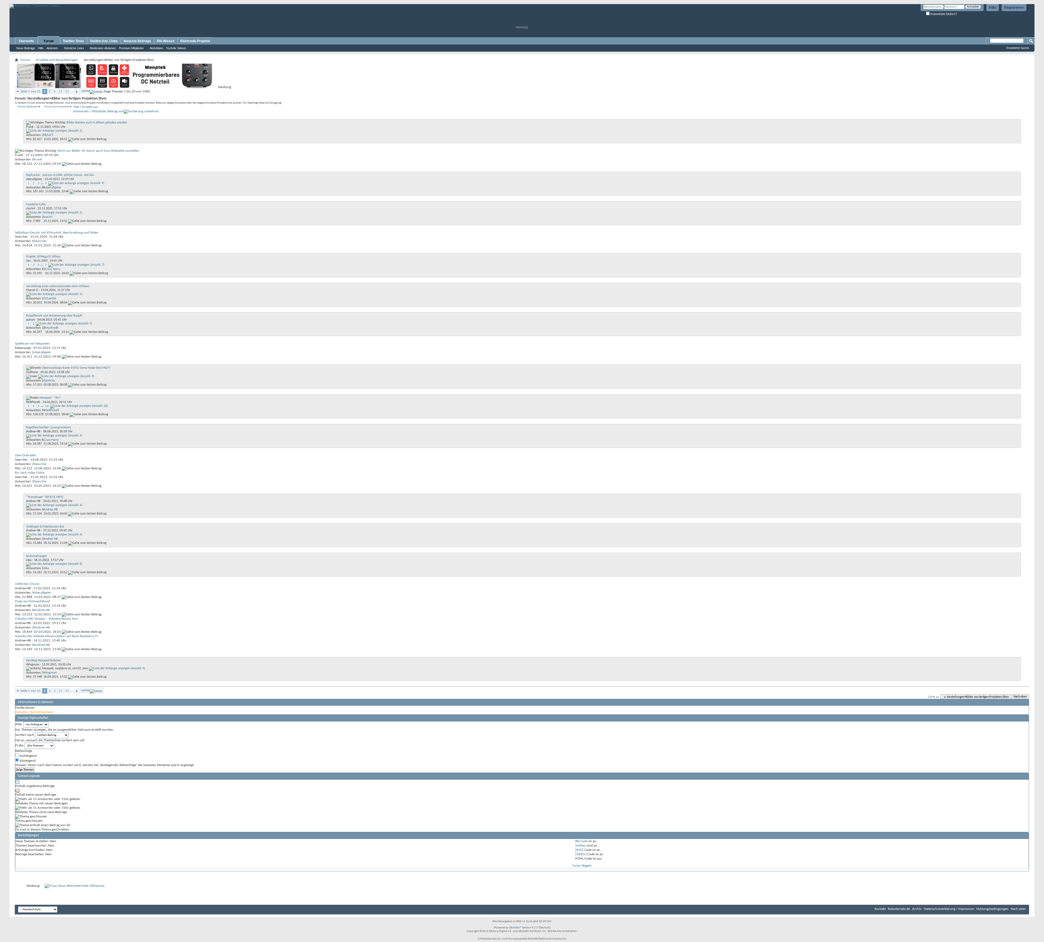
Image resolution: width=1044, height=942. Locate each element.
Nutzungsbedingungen (992, 909)
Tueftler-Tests (73, 41)
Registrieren (1014, 8)
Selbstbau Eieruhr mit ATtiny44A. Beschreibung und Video (56, 232)
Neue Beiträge (25, 48)
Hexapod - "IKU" (50, 397)
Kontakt (880, 909)
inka (29, 560)
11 (60, 91)
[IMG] (579, 850)
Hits (94, 111)
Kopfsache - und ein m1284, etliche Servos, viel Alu (60, 175)
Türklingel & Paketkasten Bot (45, 526)
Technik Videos (176, 48)
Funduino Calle (36, 204)
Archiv (917, 909)
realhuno (32, 372)
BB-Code (581, 841)
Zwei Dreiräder (25, 455)
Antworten (81, 111)
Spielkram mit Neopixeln (32, 343)
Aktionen (52, 48)
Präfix (19, 745)
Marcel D (32, 290)
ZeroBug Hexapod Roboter (43, 660)
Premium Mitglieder (131, 48)
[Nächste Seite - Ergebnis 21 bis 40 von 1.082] (76, 92)
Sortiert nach (24, 735)
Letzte (86, 91)
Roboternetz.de (899, 909)
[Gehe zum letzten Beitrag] (87, 139)
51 (67, 91)
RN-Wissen (165, 41)
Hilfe (992, 8)
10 (47, 406)
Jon (28, 260)
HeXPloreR (33, 402)
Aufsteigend (28, 756)
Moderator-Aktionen (103, 48)
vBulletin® (515, 927)
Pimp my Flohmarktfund (32, 601)
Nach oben (1020, 697)
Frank (29, 127)
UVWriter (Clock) (27, 584)
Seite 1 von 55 (30, 91)
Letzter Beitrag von (110, 111)
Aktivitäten (156, 48)
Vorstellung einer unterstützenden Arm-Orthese (57, 286)
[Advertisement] (73, 2)
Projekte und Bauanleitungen (57, 60)
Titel (76, 107)
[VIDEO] (580, 854)
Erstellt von (90, 107)
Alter (18, 724)
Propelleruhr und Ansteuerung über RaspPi (54, 315)
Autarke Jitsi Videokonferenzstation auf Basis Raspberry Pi (56, 636)
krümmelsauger (36, 556)
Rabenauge (23, 348)
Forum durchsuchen (56, 106)
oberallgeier (34, 179)
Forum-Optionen (27, 106)
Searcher (21, 236)
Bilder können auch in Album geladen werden (97, 122)
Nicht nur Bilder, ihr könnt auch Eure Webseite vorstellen (98, 151)
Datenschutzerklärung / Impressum (949, 909)
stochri (30, 208)
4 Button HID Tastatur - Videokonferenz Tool (46, 619)
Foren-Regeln (582, 865)
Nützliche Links (74, 48)
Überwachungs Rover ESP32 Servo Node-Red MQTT (76, 368)
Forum (49, 41)
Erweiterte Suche (1017, 47)
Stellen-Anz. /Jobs (104, 41)
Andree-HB (33, 431)
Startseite (26, 41)
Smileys (580, 845)
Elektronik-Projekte (195, 41)
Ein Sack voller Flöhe (29, 473)
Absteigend (27, 761)
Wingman (32, 664)
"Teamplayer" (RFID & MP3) (44, 497)
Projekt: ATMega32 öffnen (43, 256)
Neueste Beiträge (137, 41)
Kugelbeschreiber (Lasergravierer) (48, 427)
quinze (30, 319)
